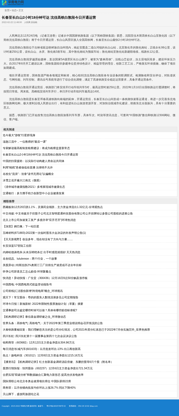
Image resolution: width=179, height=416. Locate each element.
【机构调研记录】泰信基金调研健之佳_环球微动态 (34, 316)
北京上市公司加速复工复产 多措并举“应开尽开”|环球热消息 (39, 219)
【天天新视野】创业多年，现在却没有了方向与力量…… (38, 239)
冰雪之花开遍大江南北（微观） (22, 180)
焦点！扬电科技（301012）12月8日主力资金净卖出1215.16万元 (43, 355)
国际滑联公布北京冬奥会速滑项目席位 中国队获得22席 (37, 381)
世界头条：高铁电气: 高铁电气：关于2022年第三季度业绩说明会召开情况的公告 (53, 323)
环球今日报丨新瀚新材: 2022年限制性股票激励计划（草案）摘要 (43, 303)
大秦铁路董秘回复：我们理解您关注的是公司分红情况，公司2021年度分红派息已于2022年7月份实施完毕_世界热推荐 (76, 329)
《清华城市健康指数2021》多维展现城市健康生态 (34, 186)
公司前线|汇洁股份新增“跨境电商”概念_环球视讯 (33, 290)
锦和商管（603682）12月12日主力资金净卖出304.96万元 (39, 342)
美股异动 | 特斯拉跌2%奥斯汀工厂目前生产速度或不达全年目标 (42, 265)
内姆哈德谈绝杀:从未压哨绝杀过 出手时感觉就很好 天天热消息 (41, 252)
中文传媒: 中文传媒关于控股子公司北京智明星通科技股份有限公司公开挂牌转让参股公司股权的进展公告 (68, 213)
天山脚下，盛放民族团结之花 (21, 394)
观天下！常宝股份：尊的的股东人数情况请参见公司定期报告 (40, 297)
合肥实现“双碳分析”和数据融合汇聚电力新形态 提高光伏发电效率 (43, 374)
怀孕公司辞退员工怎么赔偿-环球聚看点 (27, 271)
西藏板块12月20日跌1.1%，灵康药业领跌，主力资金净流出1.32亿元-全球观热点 (53, 207)
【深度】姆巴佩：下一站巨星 (21, 226)
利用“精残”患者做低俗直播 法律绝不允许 (28, 167)
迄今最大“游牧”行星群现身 (19, 135)
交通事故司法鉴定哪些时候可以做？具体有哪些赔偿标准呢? (40, 310)
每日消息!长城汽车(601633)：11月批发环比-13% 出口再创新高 (42, 348)
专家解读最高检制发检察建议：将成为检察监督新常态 (36, 148)
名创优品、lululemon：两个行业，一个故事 (30, 258)
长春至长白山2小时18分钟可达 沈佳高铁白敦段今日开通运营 (40, 154)
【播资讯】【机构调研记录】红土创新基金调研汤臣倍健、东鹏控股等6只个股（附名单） (58, 361)
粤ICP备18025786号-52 (56, 406)
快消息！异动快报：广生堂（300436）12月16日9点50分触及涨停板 (45, 278)
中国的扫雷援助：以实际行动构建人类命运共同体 (33, 161)
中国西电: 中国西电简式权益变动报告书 (27, 284)
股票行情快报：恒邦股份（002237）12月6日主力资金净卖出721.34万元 (48, 368)
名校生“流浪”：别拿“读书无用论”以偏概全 (28, 173)
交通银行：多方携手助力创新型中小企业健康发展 (33, 193)
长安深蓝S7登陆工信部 (17, 245)
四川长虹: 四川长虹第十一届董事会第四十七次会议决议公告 (40, 336)
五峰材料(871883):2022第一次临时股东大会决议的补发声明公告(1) (44, 232)
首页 (7, 10)
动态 (14, 10)
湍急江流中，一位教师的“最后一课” (24, 141)
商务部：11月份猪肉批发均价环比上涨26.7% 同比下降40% (39, 387)
